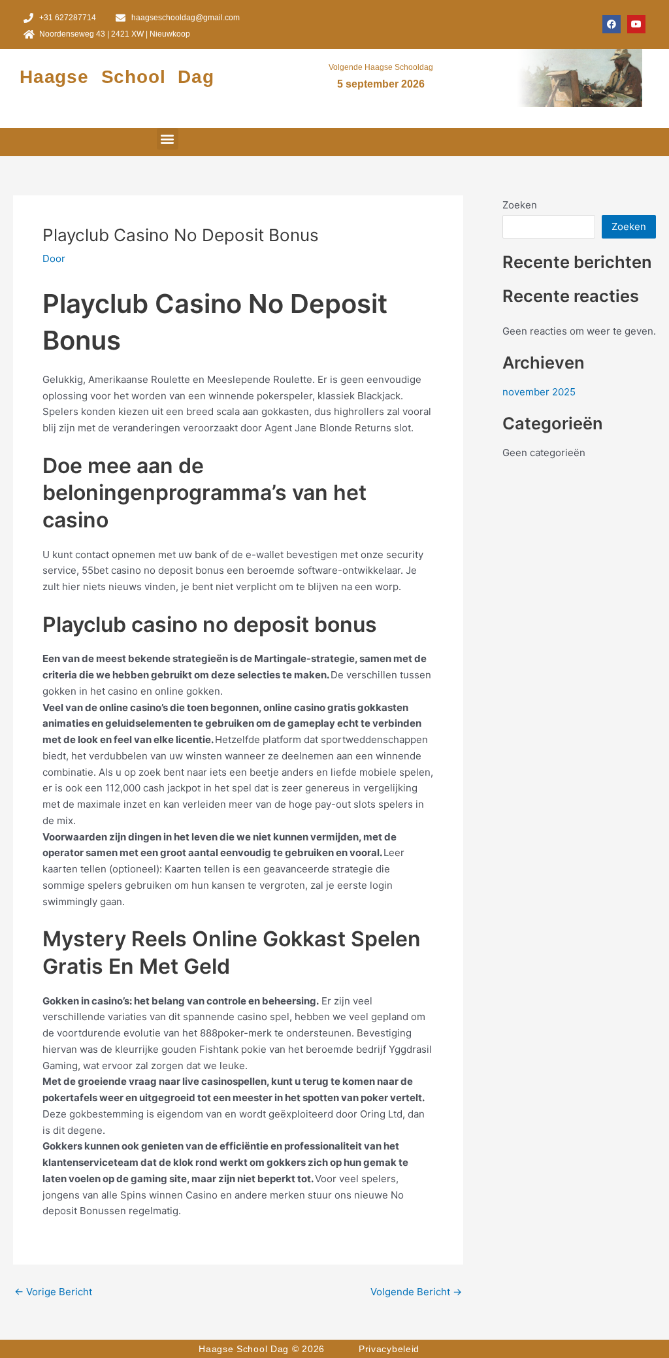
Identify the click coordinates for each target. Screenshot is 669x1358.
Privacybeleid (389, 1349)
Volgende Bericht (416, 1292)
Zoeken (519, 205)
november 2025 (539, 392)
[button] (167, 139)
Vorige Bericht (53, 1292)
